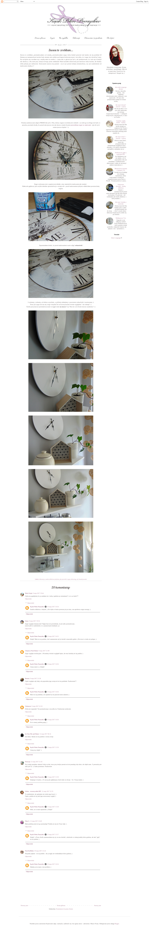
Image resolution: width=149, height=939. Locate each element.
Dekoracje (76, 38)
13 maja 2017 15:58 (53, 807)
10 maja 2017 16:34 (53, 606)
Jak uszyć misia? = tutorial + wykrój (120, 137)
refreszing (73, 579)
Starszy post (97, 905)
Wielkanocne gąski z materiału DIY (121, 153)
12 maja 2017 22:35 (47, 791)
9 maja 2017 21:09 (44, 651)
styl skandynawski (82, 579)
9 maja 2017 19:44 (38, 593)
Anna (26, 621)
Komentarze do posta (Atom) (64, 909)
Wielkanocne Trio (121, 218)
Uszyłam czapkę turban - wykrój (120, 121)
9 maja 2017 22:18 (37, 706)
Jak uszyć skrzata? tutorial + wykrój (121, 105)
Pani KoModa (29, 851)
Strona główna (61, 905)
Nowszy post (24, 905)
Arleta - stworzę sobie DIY (33, 791)
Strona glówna (40, 38)
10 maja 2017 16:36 (53, 664)
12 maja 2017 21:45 (36, 761)
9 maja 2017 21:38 (35, 678)
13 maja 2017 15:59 (53, 747)
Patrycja (27, 761)
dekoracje (42, 579)
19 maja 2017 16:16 (53, 864)
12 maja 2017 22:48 (36, 821)
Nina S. (27, 821)
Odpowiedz (28, 599)
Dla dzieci (110, 38)
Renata (27, 678)
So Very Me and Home (32, 734)
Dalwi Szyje (28, 593)
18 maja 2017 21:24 (40, 851)
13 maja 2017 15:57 (53, 834)
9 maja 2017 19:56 (34, 621)
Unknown (28, 706)
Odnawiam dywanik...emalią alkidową (121, 186)
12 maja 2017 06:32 (45, 734)
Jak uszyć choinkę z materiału (120, 203)
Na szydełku (63, 38)
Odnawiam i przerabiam (93, 38)
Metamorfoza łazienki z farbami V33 (121, 169)
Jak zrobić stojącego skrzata (120, 88)
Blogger (117, 923)
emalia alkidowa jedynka (52, 579)
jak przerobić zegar (65, 579)
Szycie (52, 38)
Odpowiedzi (30, 603)
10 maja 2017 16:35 (53, 636)
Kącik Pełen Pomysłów (37, 606)
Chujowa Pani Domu (31, 651)
